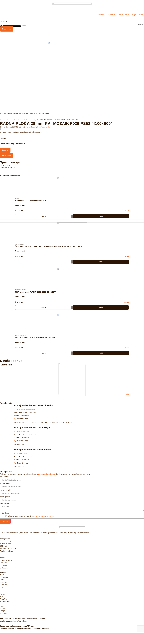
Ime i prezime (5, 477)
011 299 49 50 (19, 422)
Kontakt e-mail (5, 490)
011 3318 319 (67, 422)
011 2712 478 (31, 422)
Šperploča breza (19, 244)
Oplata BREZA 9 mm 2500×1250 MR (30, 201)
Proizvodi (9, 120)
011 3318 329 (43, 422)
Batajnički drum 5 (21, 453)
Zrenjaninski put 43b (22, 431)
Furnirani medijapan (20, 289)
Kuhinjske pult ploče (32, 120)
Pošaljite (5, 521)
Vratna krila (6, 365)
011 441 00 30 (19, 466)
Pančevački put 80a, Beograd (25, 409)
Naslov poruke (5, 497)
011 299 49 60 (55, 422)
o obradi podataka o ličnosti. (44, 516)
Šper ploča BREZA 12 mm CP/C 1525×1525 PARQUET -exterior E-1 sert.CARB (48, 246)
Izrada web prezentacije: (13, 621)
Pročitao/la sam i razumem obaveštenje (30, 516)
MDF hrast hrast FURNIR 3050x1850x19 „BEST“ (35, 292)
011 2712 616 (19, 444)
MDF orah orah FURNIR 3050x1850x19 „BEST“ (35, 338)
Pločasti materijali (19, 120)
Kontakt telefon (5, 483)
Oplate (17, 198)
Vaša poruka (5, 503)
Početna (2, 120)
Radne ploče (45, 127)
